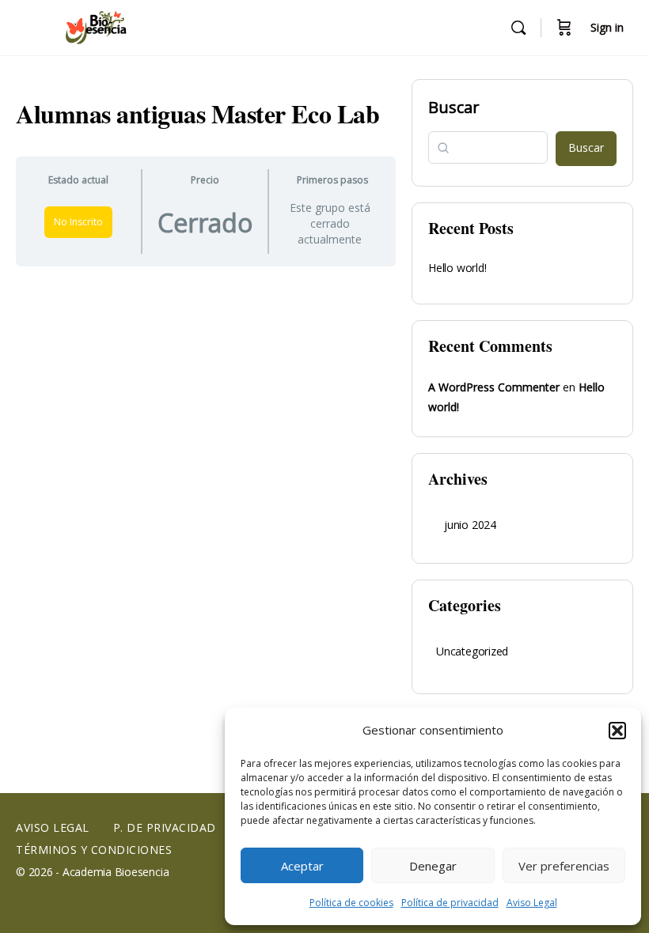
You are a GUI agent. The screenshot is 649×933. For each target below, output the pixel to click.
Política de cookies (351, 902)
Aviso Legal (532, 902)
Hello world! (457, 267)
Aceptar (302, 866)
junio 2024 (470, 524)
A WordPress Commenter (494, 387)
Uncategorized (472, 651)
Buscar (454, 107)
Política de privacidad (450, 902)
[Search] (518, 27)
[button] (617, 730)
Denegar (433, 866)
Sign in (607, 27)
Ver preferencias (563, 866)
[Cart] (564, 27)
